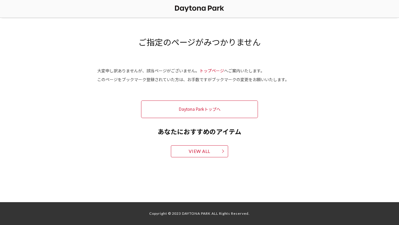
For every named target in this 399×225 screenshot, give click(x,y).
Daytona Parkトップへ (200, 109)
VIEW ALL (199, 151)
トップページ (212, 71)
